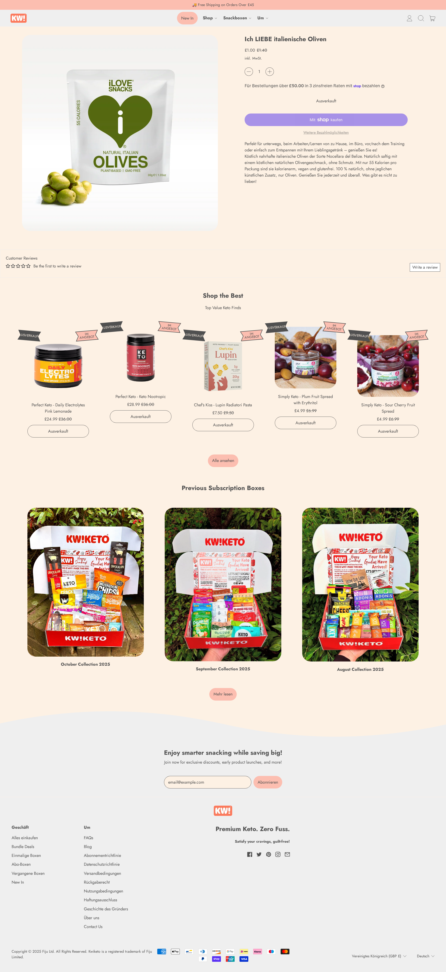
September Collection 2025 (223, 669)
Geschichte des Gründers (106, 909)
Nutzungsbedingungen (103, 891)
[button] (421, 18)
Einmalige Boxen (26, 855)
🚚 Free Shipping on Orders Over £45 (223, 4)
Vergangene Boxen (28, 873)
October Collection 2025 (85, 664)
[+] (270, 71)
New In (18, 882)
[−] (249, 71)
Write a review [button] (425, 267)
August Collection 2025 (360, 669)
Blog (88, 847)
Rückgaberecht (97, 882)
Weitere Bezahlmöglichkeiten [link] (326, 132)
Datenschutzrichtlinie (102, 864)
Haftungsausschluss (100, 900)
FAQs (88, 838)
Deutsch (423, 956)
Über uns (91, 918)
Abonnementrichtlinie (102, 855)
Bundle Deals (23, 847)
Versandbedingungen (102, 873)
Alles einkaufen (25, 838)
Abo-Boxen (21, 864)
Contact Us (93, 927)
